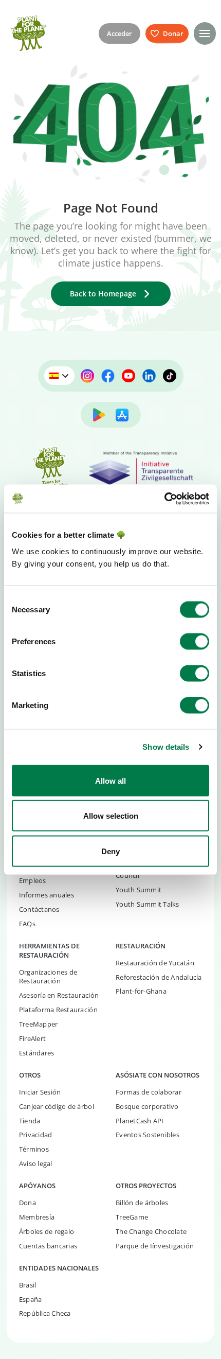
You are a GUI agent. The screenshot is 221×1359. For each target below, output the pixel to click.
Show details (165, 747)
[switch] (194, 641)
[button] (205, 33)
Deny (110, 850)
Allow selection (110, 815)
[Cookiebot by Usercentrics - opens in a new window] (164, 498)
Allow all (110, 780)
